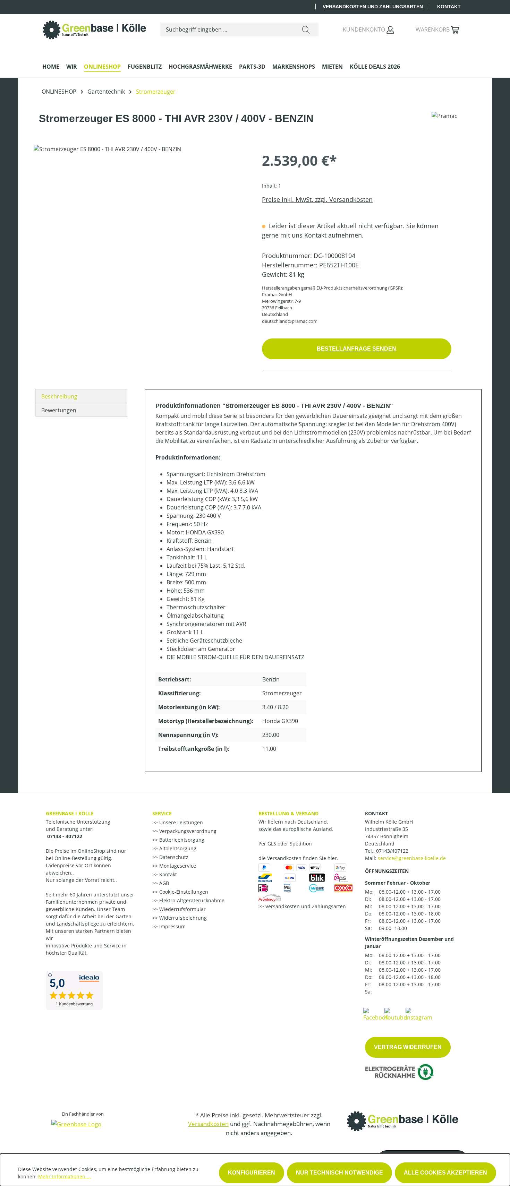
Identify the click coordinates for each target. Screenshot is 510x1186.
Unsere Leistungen (180, 822)
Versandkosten (208, 1124)
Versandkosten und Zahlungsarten (373, 6)
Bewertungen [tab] (58, 410)
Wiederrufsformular (182, 909)
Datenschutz (173, 857)
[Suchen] (306, 29)
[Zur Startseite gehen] (94, 28)
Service (162, 813)
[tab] (81, 396)
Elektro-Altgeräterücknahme (191, 900)
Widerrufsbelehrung (182, 917)
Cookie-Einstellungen (183, 891)
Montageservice (177, 865)
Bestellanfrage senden (356, 349)
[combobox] (227, 29)
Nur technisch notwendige (339, 1173)
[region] (141, 219)
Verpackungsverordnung (187, 831)
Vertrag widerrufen (408, 1047)
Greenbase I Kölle (70, 813)
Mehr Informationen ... (64, 1176)
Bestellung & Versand (288, 813)
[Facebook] (375, 1014)
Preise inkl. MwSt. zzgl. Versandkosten (317, 199)
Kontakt (449, 6)
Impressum (172, 926)
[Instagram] (419, 1014)
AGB (163, 883)
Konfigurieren (251, 1173)
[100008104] (141, 219)
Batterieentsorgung (181, 839)
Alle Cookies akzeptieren (445, 1173)
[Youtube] (395, 1014)
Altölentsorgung (177, 848)
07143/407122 (392, 851)
